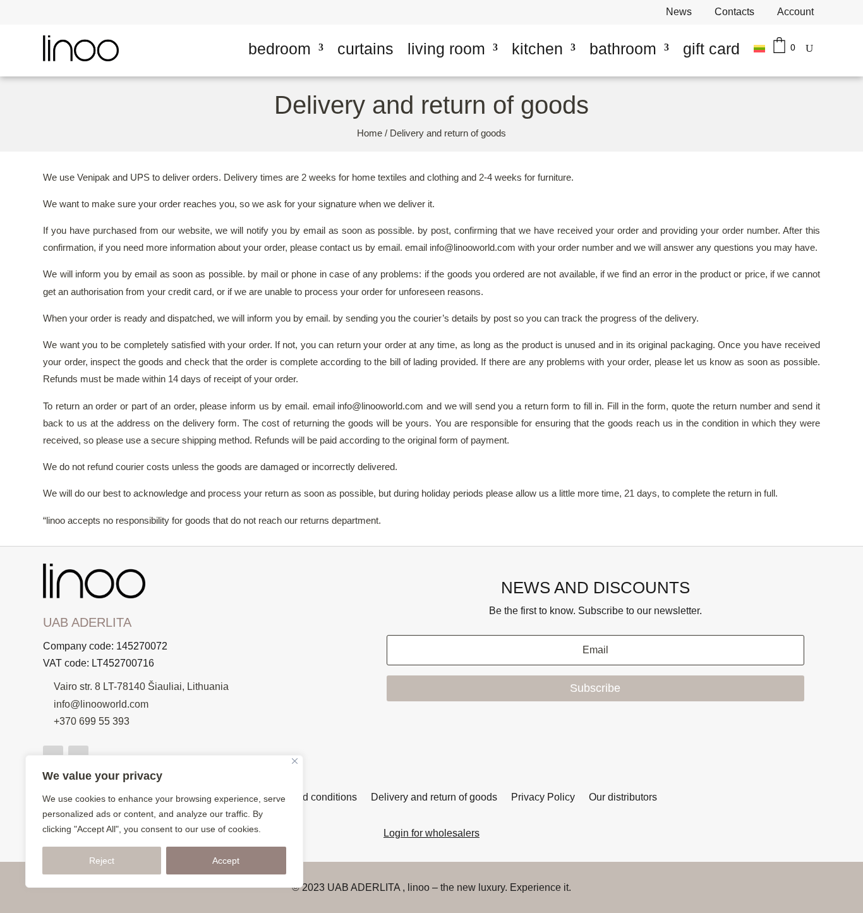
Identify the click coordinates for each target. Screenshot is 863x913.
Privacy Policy (543, 797)
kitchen (537, 48)
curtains (365, 48)
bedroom (279, 48)
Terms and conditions (309, 797)
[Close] (295, 761)
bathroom (622, 48)
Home (369, 133)
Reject (101, 861)
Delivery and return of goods (434, 797)
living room (446, 48)
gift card (711, 48)
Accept (225, 861)
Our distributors (623, 797)
